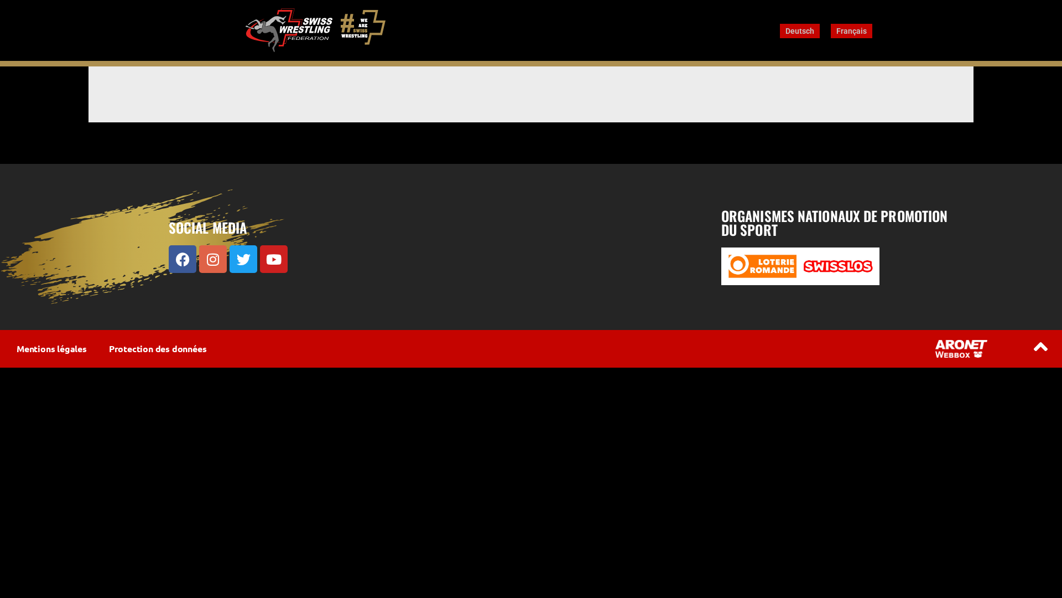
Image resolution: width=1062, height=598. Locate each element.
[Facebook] (182, 259)
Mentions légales (52, 348)
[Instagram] (213, 259)
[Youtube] (274, 259)
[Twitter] (243, 259)
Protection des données (158, 348)
